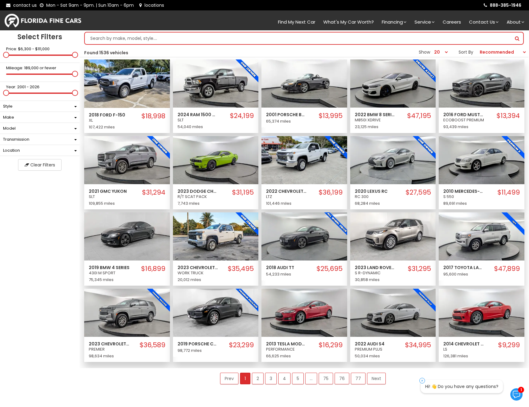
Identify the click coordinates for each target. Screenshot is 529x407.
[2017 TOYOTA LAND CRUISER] (481, 236)
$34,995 (418, 345)
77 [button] (358, 378)
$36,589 (152, 345)
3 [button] (271, 378)
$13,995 (331, 116)
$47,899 (507, 268)
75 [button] (325, 378)
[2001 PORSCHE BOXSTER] (304, 83)
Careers (452, 22)
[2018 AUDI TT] (304, 236)
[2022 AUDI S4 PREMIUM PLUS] (393, 313)
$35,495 (241, 268)
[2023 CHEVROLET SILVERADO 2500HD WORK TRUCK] (216, 236)
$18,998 (153, 116)
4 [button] (284, 378)
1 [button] (245, 378)
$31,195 (243, 192)
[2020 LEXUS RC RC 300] (393, 160)
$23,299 (241, 345)
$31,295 (419, 268)
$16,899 (153, 268)
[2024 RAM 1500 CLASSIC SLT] (216, 83)
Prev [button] (229, 378)
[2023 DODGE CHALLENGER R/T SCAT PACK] (216, 160)
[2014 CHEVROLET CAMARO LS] (481, 313)
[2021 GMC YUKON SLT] (127, 160)
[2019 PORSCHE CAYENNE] (216, 313)
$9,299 (509, 345)
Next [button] (376, 378)
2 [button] (258, 378)
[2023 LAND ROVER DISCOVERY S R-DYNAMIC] (393, 236)
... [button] (311, 378)
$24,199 (242, 116)
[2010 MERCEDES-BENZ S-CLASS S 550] (481, 160)
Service (423, 22)
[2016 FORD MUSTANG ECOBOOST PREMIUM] (481, 83)
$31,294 (153, 192)
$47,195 (419, 116)
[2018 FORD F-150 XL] (127, 83)
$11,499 (508, 192)
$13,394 (508, 116)
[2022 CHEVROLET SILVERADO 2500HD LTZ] (304, 160)
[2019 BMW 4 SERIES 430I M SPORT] (127, 236)
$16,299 (331, 345)
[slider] (6, 55)
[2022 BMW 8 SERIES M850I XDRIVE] (393, 83)
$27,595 (418, 192)
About (514, 22)
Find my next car (296, 22)
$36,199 (331, 192)
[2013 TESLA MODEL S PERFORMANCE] (304, 313)
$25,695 (330, 268)
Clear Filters (42, 165)
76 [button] (342, 378)
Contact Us (482, 22)
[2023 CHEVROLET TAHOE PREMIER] (127, 313)
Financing (392, 22)
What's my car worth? (348, 22)
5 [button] (298, 378)
